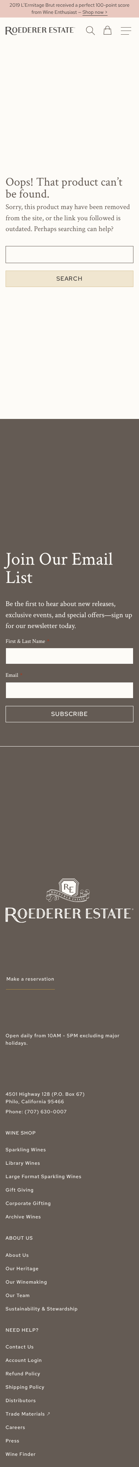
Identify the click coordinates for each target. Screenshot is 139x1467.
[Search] (90, 30)
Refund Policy (23, 1373)
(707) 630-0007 (45, 1111)
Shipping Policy (25, 1387)
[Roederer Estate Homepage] (40, 31)
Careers (15, 1427)
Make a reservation (30, 979)
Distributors (21, 1400)
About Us (17, 1255)
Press (13, 1441)
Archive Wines (23, 1217)
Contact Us (20, 1347)
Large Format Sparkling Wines (44, 1176)
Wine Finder (21, 1454)
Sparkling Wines (26, 1149)
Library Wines (23, 1163)
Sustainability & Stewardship (42, 1309)
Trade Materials (29, 1414)
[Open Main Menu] (126, 30)
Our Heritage (22, 1268)
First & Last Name (25, 641)
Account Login (24, 1360)
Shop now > (95, 12)
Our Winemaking (26, 1282)
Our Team (18, 1295)
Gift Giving (20, 1190)
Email (12, 675)
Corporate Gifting (28, 1203)
